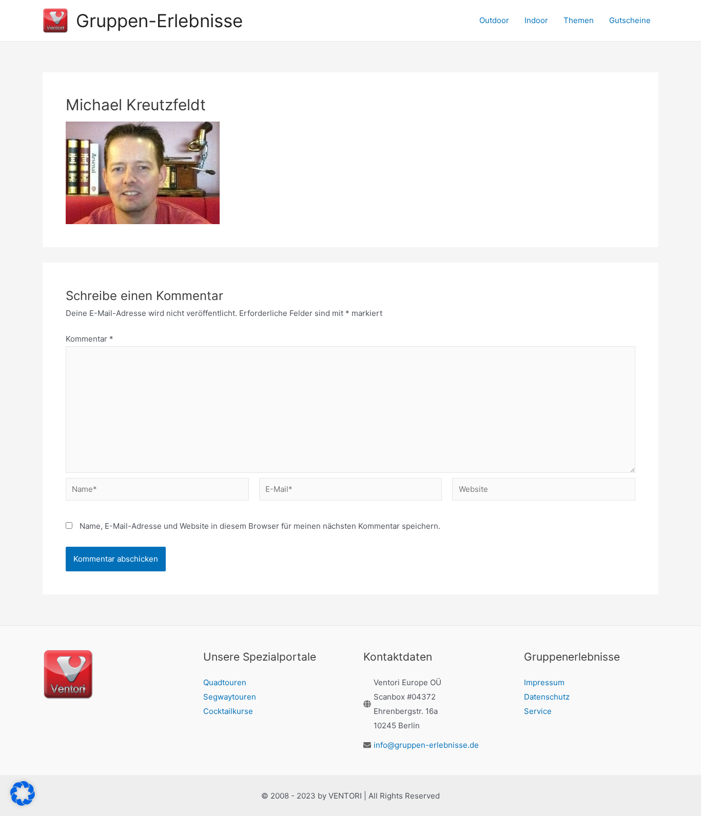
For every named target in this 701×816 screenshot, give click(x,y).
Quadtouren (224, 682)
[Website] (543, 491)
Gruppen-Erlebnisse (159, 20)
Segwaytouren (229, 697)
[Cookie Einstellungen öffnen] (22, 803)
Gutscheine (630, 20)
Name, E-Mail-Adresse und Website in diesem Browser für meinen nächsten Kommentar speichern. (260, 526)
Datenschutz (547, 697)
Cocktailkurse (228, 711)
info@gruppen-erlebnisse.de (426, 745)
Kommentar (89, 339)
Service (538, 711)
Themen (578, 20)
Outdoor (494, 20)
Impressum (544, 682)
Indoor (536, 20)
